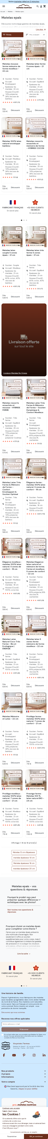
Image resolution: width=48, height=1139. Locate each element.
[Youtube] (14, 1055)
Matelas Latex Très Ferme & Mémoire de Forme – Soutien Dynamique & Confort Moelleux (36, 408)
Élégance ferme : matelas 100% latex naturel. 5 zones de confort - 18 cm (35, 486)
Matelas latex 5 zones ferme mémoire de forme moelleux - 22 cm (35, 643)
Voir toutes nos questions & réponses (20, 911)
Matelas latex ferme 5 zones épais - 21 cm (36, 66)
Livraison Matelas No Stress (15, 373)
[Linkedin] (44, 1055)
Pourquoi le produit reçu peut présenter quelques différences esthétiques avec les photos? (22, 900)
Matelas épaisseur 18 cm (24, 863)
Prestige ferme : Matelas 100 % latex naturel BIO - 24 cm (35, 797)
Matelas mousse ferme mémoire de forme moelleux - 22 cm (11, 67)
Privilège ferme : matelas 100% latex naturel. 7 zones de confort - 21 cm (35, 720)
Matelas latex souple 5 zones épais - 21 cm (9, 252)
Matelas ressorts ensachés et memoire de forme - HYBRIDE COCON (35, 145)
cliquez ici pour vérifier (27, 1089)
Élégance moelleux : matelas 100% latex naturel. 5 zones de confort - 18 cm (12, 565)
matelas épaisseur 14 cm (24, 858)
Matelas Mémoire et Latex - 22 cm (10, 717)
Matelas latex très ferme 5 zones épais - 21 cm (35, 252)
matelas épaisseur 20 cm (24, 868)
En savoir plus (12, 210)
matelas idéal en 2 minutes (26, 1)
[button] (37, 6)
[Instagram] (34, 1055)
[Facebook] (4, 1055)
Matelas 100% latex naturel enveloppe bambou (11, 143)
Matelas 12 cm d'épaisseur (24, 852)
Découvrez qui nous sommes (13, 1012)
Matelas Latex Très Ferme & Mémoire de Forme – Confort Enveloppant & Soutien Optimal (11, 488)
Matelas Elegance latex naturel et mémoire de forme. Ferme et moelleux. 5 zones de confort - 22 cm (35, 568)
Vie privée (17, 1043)
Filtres (7, 34)
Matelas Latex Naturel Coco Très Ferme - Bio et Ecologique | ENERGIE (11, 644)
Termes (26, 1043)
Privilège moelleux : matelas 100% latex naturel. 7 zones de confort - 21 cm (11, 797)
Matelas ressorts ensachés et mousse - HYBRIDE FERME (11, 406)
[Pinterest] (24, 1055)
